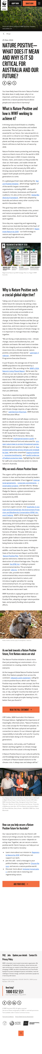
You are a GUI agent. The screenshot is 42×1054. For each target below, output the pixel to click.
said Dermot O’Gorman (17, 412)
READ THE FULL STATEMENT (19, 709)
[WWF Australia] (4, 5)
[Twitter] (14, 83)
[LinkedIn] (9, 83)
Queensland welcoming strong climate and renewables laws (20, 450)
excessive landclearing (13, 455)
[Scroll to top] (21, 1033)
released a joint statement (20, 678)
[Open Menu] (39, 3)
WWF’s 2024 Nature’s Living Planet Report (20, 369)
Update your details (20, 955)
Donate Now (29, 3)
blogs (8, 34)
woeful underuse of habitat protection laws (21, 456)
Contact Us (33, 955)
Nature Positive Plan (10, 556)
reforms (14, 570)
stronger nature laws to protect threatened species (20, 442)
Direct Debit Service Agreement (24, 1017)
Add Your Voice (19, 884)
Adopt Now (15, 3)
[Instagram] (9, 1003)
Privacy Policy (7, 959)
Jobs (9, 955)
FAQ (4, 955)
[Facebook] (4, 83)
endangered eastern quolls (23, 438)
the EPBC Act (15, 564)
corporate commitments (27, 483)
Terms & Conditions (8, 1017)
